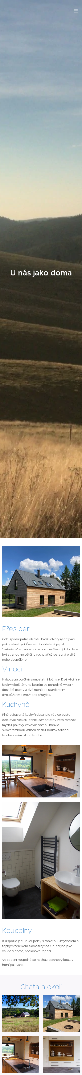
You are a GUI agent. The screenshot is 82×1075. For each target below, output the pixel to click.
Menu (75, 10)
